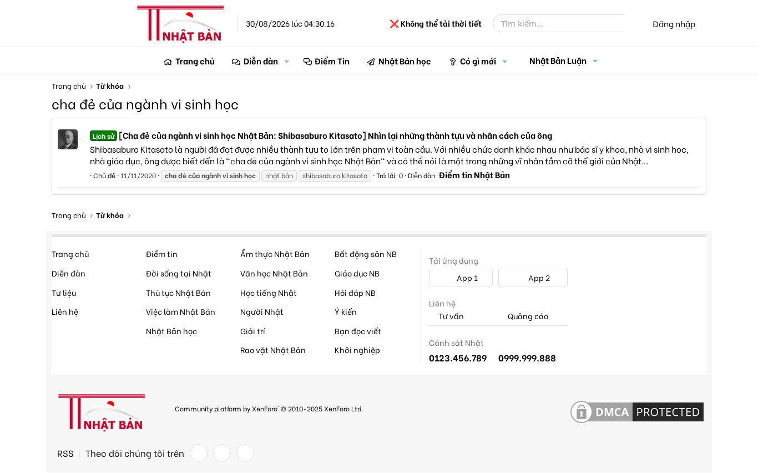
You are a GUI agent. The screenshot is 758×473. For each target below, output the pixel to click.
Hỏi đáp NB (355, 292)
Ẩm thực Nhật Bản (275, 253)
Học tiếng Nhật (268, 292)
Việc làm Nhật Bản (180, 311)
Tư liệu (64, 292)
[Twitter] (222, 453)
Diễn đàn (261, 60)
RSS (65, 453)
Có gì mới (478, 60)
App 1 (466, 277)
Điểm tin (162, 253)
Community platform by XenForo (269, 408)
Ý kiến (346, 311)
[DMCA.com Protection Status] (637, 412)
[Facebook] (199, 453)
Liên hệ (65, 311)
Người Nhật (262, 311)
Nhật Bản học (404, 60)
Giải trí (252, 330)
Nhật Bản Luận (558, 60)
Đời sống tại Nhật (178, 273)
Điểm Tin (332, 60)
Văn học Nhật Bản (274, 273)
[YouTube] (245, 453)
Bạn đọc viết (358, 330)
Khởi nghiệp (357, 349)
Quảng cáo (527, 316)
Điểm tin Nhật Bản (474, 174)
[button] (287, 61)
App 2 (538, 277)
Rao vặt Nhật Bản (273, 349)
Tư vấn (450, 316)
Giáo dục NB (357, 273)
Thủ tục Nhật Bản (178, 292)
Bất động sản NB (366, 253)
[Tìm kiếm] (632, 23)
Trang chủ (195, 60)
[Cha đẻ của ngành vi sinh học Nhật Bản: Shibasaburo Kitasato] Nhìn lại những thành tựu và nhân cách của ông (322, 135)
